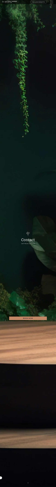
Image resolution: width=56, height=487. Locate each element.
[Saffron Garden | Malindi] (9, 2)
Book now (28, 318)
